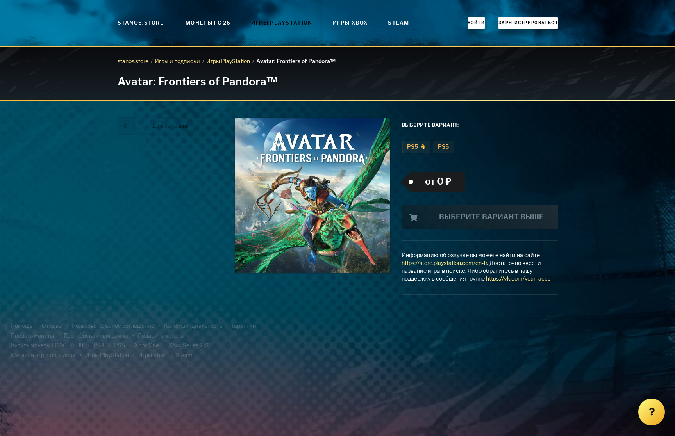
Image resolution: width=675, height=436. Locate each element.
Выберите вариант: (430, 125)
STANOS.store (141, 23)
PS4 (98, 346)
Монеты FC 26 (208, 23)
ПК (80, 346)
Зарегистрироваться (527, 23)
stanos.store (133, 61)
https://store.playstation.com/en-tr (444, 263)
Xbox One (146, 346)
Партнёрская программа (96, 336)
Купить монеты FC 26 (38, 346)
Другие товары (170, 126)
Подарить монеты (161, 336)
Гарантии (244, 326)
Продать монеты (32, 336)
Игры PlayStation (281, 23)
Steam (398, 23)
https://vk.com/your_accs (518, 279)
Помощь (21, 326)
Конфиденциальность (193, 326)
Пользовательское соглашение (113, 326)
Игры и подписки (177, 61)
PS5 (413, 147)
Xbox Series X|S (189, 346)
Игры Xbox (350, 23)
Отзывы (52, 326)
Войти (476, 23)
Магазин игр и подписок (43, 355)
